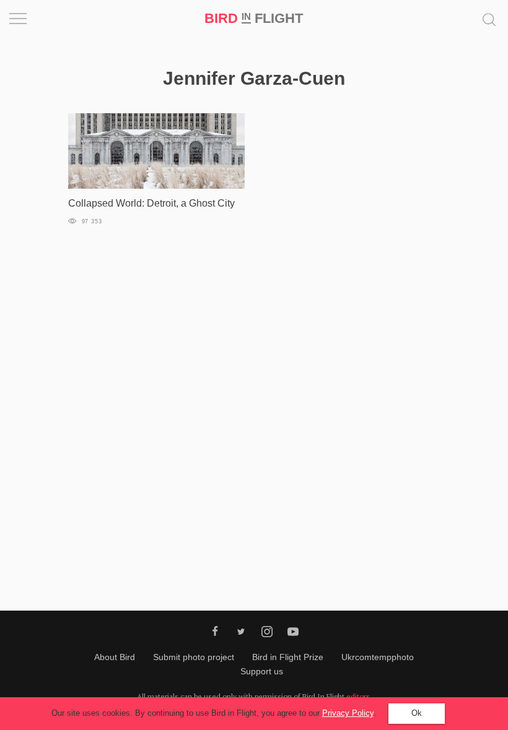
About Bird (114, 657)
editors (358, 696)
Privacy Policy (348, 713)
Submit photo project (193, 657)
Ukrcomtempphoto (377, 657)
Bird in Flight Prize (287, 657)
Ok (416, 713)
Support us (261, 671)
